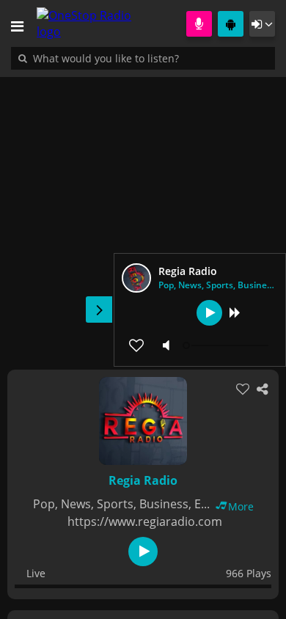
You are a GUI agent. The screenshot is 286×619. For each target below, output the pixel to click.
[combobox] (150, 58)
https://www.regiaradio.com (144, 521)
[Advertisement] (143, 216)
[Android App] (230, 24)
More (241, 506)
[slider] (227, 345)
